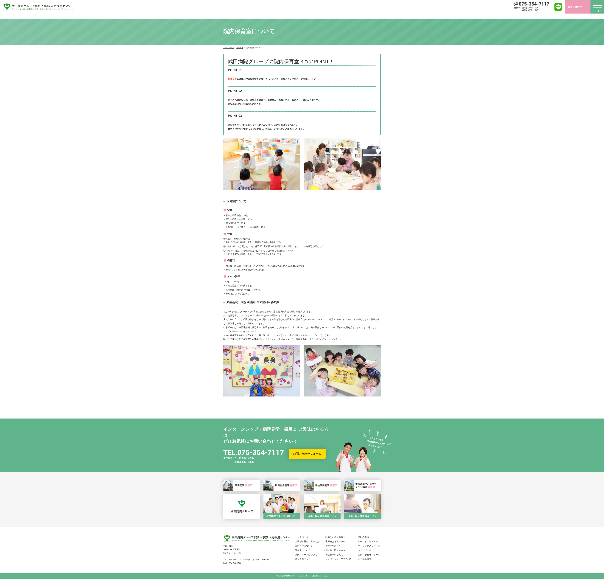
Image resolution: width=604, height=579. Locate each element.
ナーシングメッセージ (369, 546)
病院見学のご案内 (334, 554)
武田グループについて (306, 554)
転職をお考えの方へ (335, 537)
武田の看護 (363, 537)
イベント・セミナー (368, 541)
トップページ (228, 48)
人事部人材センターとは (307, 541)
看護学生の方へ (333, 546)
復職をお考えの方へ (335, 541)
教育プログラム (302, 559)
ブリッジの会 (364, 550)
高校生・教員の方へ (335, 550)
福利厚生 (239, 48)
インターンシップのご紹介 (338, 559)
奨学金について (302, 550)
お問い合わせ (575, 6)
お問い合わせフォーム (307, 453)
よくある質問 (364, 559)
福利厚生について (304, 546)
